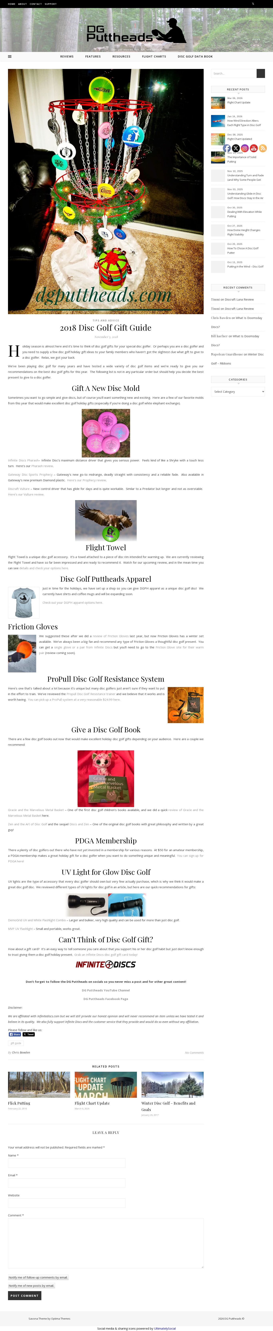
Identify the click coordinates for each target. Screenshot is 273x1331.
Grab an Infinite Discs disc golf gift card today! (105, 955)
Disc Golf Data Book (195, 56)
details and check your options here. (44, 568)
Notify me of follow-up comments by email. (38, 1277)
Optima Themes (60, 1318)
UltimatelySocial (165, 1328)
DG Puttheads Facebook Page (106, 999)
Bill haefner (219, 336)
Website (14, 1195)
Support (51, 3)
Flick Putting (19, 1103)
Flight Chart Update (92, 1103)
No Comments (194, 1052)
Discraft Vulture (19, 489)
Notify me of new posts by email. (31, 1286)
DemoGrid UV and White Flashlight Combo (37, 920)
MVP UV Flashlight (20, 929)
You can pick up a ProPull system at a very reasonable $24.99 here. (74, 699)
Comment (16, 1215)
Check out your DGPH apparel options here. (73, 602)
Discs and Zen (79, 824)
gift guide (16, 1043)
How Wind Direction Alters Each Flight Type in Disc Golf (244, 123)
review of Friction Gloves (111, 636)
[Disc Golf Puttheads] (136, 30)
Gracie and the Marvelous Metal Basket (36, 810)
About (22, 3)
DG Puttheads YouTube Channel (106, 990)
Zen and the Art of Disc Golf (27, 824)
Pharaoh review (42, 466)
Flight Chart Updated (239, 139)
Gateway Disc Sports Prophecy (30, 474)
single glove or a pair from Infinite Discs (83, 647)
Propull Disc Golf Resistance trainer (91, 694)
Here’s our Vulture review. (26, 494)
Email (13, 1175)
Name (13, 1155)
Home (11, 3)
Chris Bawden (21, 1052)
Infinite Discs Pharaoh (23, 460)
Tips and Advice (106, 320)
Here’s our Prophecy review (86, 480)
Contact (36, 3)
